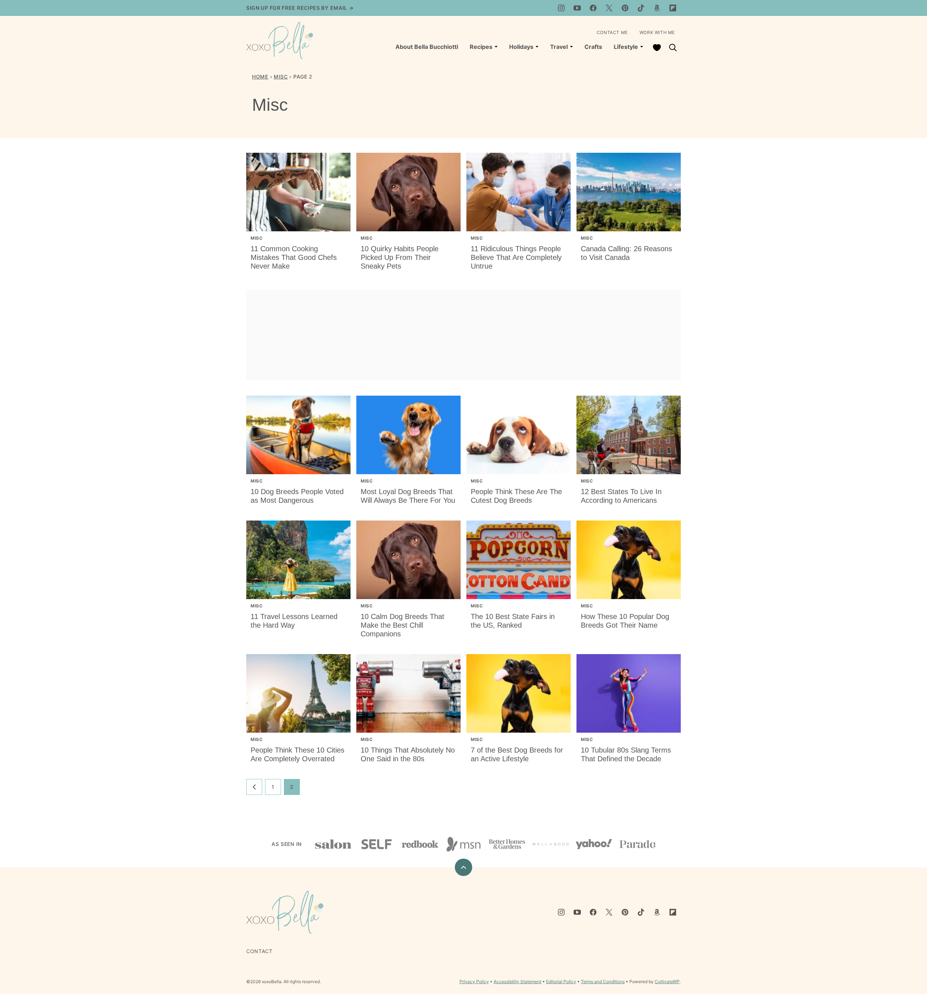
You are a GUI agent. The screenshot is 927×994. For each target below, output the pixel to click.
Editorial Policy (561, 981)
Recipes (481, 46)
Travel (559, 46)
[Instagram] (561, 8)
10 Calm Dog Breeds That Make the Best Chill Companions (402, 625)
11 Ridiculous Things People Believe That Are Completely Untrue (516, 257)
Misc (281, 76)
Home (260, 76)
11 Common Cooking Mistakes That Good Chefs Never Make (294, 257)
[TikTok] (641, 8)
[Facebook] (593, 8)
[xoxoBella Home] (280, 40)
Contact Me (612, 32)
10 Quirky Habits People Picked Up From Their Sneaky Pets (400, 257)
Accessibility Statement (517, 981)
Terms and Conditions (603, 981)
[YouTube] (577, 8)
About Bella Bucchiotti (426, 46)
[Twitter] (609, 8)
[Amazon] (657, 8)
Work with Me (657, 32)
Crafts (593, 46)
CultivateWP (667, 981)
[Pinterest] (625, 8)
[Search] (673, 47)
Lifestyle (626, 46)
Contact (259, 951)
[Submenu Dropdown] (496, 47)
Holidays (521, 46)
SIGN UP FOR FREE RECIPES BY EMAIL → (300, 8)
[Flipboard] (673, 8)
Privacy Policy (474, 981)
